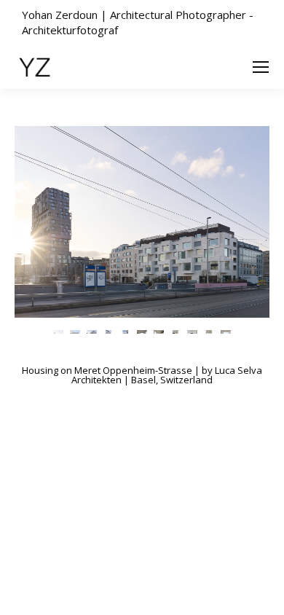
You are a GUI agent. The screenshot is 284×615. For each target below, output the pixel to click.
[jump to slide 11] (226, 330)
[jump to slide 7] (159, 330)
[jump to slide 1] (58, 330)
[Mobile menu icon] (260, 67)
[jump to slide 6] (142, 330)
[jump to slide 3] (92, 330)
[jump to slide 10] (209, 330)
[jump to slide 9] (192, 330)
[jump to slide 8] (176, 330)
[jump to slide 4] (109, 330)
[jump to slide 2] (75, 330)
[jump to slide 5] (125, 330)
